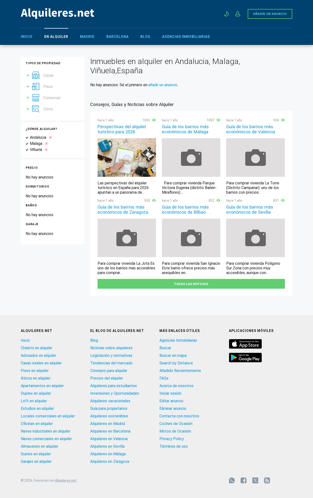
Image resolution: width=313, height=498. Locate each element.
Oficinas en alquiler (37, 423)
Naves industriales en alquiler (45, 431)
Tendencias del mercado (111, 363)
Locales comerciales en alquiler (48, 416)
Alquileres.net (66, 480)
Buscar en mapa (173, 355)
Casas (48, 75)
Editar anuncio (171, 401)
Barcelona (117, 37)
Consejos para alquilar (108, 370)
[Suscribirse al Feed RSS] (267, 480)
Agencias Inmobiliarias (186, 37)
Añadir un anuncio (270, 14)
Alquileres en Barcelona (110, 431)
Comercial (51, 97)
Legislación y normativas (111, 355)
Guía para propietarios (108, 408)
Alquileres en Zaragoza (109, 461)
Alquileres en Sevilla (107, 446)
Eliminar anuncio (172, 408)
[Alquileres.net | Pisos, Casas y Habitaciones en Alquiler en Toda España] (57, 17)
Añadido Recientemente (180, 370)
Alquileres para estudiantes (113, 385)
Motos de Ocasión (175, 431)
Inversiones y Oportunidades (114, 393)
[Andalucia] (49, 137)
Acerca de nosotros (176, 385)
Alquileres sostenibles (109, 416)
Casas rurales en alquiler (41, 363)
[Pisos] (35, 85)
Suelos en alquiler (36, 454)
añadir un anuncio (162, 85)
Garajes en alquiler (36, 461)
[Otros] (35, 107)
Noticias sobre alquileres (111, 348)
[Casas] (35, 74)
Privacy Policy (171, 438)
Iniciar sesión (170, 393)
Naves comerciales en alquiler (46, 438)
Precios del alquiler (106, 378)
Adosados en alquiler (38, 355)
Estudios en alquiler (37, 408)
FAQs (163, 378)
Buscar (165, 348)
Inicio (27, 37)
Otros (48, 109)
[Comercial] (35, 96)
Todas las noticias (191, 284)
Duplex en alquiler (36, 393)
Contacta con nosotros (179, 416)
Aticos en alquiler (35, 378)
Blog (145, 37)
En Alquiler (56, 37)
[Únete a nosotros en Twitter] (255, 480)
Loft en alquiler (34, 401)
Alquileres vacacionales (110, 401)
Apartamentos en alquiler (42, 385)
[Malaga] (45, 143)
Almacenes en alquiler (39, 446)
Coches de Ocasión (175, 423)
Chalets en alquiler (36, 348)
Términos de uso (173, 446)
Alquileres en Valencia (109, 438)
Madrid (87, 37)
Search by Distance (176, 363)
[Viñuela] (45, 149)
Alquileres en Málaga (108, 454)
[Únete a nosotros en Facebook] (243, 480)
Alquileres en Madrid (107, 423)
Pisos (48, 86)
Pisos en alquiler (35, 370)
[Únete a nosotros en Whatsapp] (232, 480)
